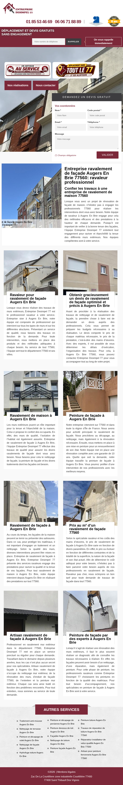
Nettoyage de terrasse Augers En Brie (30, 731)
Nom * (58, 110)
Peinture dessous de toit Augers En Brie (61, 730)
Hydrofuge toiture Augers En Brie (31, 754)
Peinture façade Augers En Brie (63, 750)
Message (59, 134)
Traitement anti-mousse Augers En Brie (31, 723)
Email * (58, 122)
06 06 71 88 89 (68, 21)
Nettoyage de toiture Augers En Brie (60, 742)
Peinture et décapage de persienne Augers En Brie (62, 722)
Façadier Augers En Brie (61, 736)
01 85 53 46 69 (39, 21)
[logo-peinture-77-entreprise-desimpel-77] (18, 8)
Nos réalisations (18, 85)
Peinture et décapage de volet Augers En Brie (31, 739)
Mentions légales (66, 772)
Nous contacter (46, 85)
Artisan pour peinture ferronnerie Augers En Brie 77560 (93, 754)
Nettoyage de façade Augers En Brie (29, 746)
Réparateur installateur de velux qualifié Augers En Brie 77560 (93, 743)
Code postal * (94, 110)
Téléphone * (93, 122)
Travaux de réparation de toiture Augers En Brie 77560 (93, 731)
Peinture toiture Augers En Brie (93, 722)
